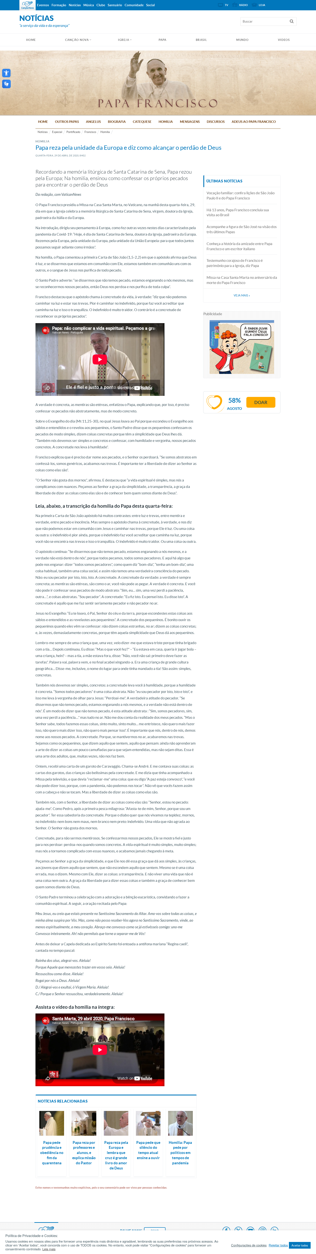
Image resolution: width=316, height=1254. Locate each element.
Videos (284, 40)
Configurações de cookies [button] (249, 1245)
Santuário (115, 5)
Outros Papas (67, 121)
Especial (57, 132)
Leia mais (48, 1249)
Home (43, 121)
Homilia (166, 121)
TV (226, 5)
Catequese (142, 121)
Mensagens (190, 121)
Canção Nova (77, 40)
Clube (101, 5)
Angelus (93, 121)
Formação (59, 5)
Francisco (90, 132)
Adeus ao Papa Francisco (254, 121)
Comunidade (134, 5)
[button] (6, 73)
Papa (163, 40)
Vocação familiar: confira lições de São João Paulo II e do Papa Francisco (241, 195)
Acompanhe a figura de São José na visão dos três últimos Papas (242, 229)
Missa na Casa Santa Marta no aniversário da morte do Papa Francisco (242, 280)
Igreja (123, 40)
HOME (31, 40)
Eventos (43, 5)
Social (150, 5)
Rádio (243, 5)
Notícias (43, 132)
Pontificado (73, 132)
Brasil (201, 40)
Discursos (216, 121)
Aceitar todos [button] (299, 1245)
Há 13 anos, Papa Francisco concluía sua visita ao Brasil (238, 212)
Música (88, 5)
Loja (262, 5)
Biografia (117, 121)
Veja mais (242, 295)
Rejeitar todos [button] (278, 1245)
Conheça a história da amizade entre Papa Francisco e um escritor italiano (239, 246)
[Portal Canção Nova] (27, 5)
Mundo (242, 40)
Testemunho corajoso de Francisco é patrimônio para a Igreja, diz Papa (235, 263)
